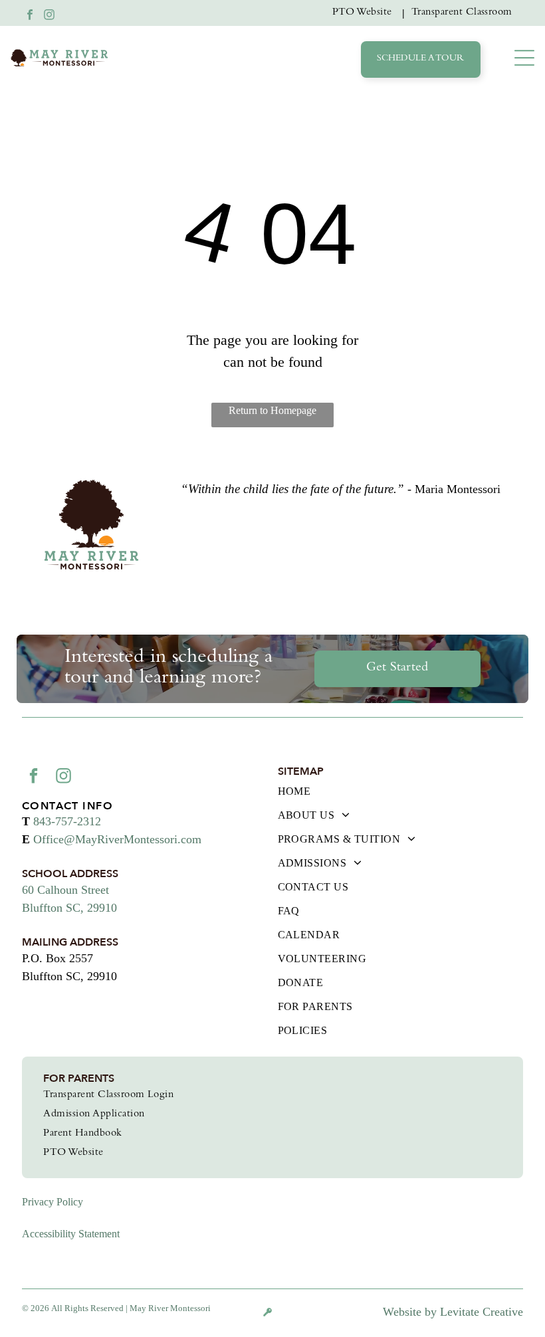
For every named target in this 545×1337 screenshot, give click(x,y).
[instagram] (49, 16)
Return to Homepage (272, 410)
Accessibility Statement (71, 1233)
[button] (524, 58)
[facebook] (30, 16)
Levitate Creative (481, 1311)
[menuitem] (365, 13)
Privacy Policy (52, 1201)
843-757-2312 (67, 821)
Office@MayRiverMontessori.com (117, 839)
